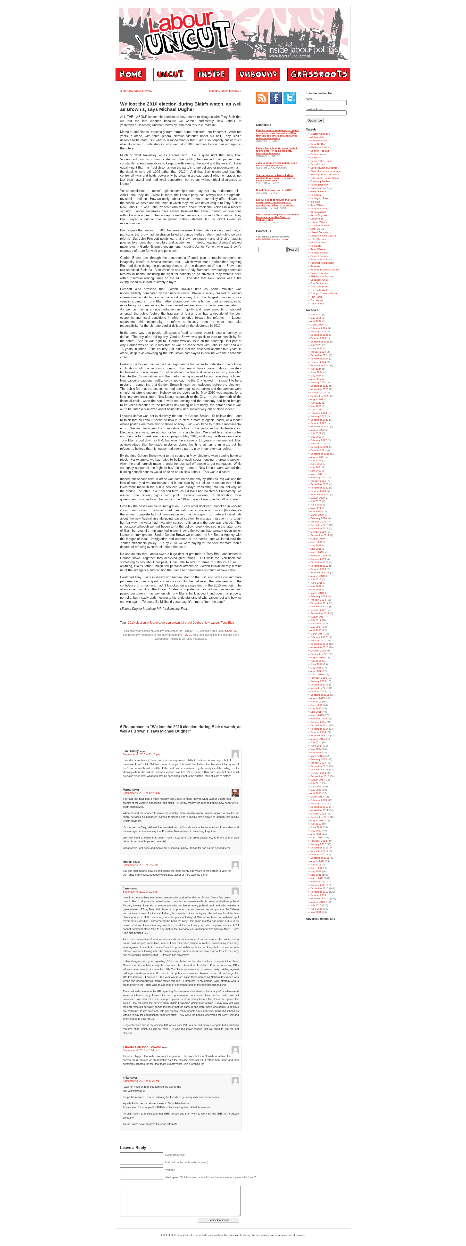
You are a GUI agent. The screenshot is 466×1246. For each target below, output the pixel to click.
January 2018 (318, 599)
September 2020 (319, 494)
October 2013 (318, 773)
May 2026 (316, 318)
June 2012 (316, 827)
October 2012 (318, 813)
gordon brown (170, 622)
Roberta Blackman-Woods (325, 269)
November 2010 (319, 891)
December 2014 (319, 725)
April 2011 (315, 874)
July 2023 (315, 402)
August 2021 (317, 457)
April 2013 (316, 793)
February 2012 (318, 840)
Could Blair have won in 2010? (274, 190)
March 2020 (317, 514)
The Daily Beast (319, 286)
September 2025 (319, 341)
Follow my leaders (320, 181)
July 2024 (315, 368)
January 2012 (318, 844)
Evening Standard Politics (324, 174)
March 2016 (317, 674)
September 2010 (319, 898)
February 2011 (318, 881)
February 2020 (318, 518)
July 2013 (315, 783)
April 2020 (316, 511)
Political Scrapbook (321, 259)
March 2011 (317, 878)
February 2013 (318, 800)
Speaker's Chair (319, 279)
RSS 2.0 (187, 634)
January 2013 (318, 803)
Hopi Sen (315, 195)
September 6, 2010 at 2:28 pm (140, 891)
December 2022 (319, 419)
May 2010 (316, 912)
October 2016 (318, 650)
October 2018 (318, 569)
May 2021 (316, 467)
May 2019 (316, 545)
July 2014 (315, 742)
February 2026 (318, 328)
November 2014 (319, 728)
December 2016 (319, 644)
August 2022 (317, 430)
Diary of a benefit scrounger (325, 171)
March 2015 (317, 715)
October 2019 (318, 531)
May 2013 (316, 790)
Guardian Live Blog (321, 188)
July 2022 (315, 433)
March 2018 (317, 593)
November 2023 (319, 389)
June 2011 (316, 868)
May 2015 (316, 708)
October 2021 (318, 450)
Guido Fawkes (318, 191)
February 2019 (318, 555)
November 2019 (319, 528)
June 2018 (316, 582)
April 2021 (316, 470)
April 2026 (316, 321)
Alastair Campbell (320, 133)
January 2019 (318, 559)
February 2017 (318, 637)
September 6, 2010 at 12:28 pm (141, 792)
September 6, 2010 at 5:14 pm (140, 1050)
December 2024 (319, 355)
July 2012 (315, 824)
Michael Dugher (191, 622)
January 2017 (318, 640)
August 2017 (317, 616)
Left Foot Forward (320, 225)
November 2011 (319, 851)
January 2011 (318, 885)
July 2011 (315, 864)
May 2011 (315, 871)
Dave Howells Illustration (324, 167)
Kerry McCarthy (318, 208)
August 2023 (317, 399)
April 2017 (316, 630)
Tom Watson (317, 300)
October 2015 (318, 691)
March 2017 (317, 633)
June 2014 (316, 745)
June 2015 (316, 705)
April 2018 (316, 589)
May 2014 (316, 749)
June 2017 (316, 623)
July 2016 (315, 661)
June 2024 (316, 372)
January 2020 (318, 521)
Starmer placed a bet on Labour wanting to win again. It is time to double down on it (275, 178)
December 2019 (319, 525)
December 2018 (319, 562)
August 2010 (317, 902)
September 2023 (319, 396)
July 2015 (315, 701)
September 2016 (319, 654)
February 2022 (318, 440)
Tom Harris (316, 296)
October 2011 (318, 854)
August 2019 (317, 538)
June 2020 (316, 504)
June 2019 (316, 542)
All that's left (317, 137)
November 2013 (319, 769)
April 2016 (316, 671)
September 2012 (319, 817)
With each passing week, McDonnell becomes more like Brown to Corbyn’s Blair (277, 217)
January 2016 (318, 681)
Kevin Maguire (318, 212)
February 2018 (318, 596)
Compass (315, 157)
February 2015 (318, 718)
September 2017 (319, 613)
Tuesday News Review (224, 91)
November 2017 (319, 606)
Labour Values (318, 222)
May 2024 (316, 375)
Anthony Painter (319, 140)
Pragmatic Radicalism (322, 262)
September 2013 (319, 776)
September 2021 (319, 453)
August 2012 (317, 820)
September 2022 (319, 426)
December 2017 (319, 603)
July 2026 (315, 314)
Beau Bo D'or (317, 144)
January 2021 (318, 481)
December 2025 (319, 335)
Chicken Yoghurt (319, 150)
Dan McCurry (317, 164)
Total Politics (317, 303)
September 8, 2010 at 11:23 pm (141, 1080)
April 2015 (316, 711)
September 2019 (319, 535)
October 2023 (318, 392)
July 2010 (315, 905)
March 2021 (317, 474)
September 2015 (319, 694)
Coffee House (318, 154)
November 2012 (319, 810)
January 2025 (318, 351)
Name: (309, 99)
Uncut (228, 630)
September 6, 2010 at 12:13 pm (141, 754)
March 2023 (317, 409)
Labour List (316, 218)
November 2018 (319, 565)
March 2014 (317, 756)
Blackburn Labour (320, 147)
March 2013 (317, 796)
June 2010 (316, 908)
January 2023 (318, 416)
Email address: (314, 109)
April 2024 (316, 379)
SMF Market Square (321, 276)
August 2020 (317, 498)
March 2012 (317, 837)
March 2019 (317, 552)
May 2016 (316, 667)
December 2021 (319, 447)
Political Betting (319, 252)
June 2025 (316, 348)
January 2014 (318, 762)
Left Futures (317, 229)
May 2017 (316, 627)
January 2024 (318, 382)
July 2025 (315, 345)
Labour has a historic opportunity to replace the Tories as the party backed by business (277, 151)
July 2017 (315, 620)
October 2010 (318, 895)
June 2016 (316, 664)
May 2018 (316, 586)
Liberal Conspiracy (320, 232)
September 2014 (319, 735)
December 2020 (319, 484)
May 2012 (316, 830)
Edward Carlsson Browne (142, 1047)
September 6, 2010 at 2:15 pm (140, 864)
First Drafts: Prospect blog (324, 178)
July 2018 (315, 579)
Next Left (315, 245)
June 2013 (316, 786)
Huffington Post (319, 198)
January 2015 (318, 722)
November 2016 (319, 647)
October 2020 (318, 491)
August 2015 (317, 698)
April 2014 (316, 752)
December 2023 (319, 385)
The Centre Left (319, 283)
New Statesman (319, 242)
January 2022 (318, 443)
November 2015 (319, 688)
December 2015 (319, 684)
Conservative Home (321, 161)
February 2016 (318, 677)
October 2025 (318, 338)
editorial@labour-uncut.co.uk (272, 239)
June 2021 (316, 464)
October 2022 (318, 423)
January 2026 (318, 331)
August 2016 (317, 657)
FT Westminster (319, 184)
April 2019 (316, 548)
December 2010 (319, 888)
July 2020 (315, 501)
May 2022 (316, 436)
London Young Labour (323, 235)
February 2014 (318, 759)
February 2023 (318, 413)
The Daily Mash (319, 290)
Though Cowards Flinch (323, 293)
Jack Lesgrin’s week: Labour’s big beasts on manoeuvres (276, 164)
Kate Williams (317, 205)
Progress (315, 266)
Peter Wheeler (318, 249)
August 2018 (317, 576)
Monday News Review (137, 91)
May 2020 (316, 508)
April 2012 (316, 834)
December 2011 (319, 847)
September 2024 (319, 365)
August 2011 (317, 861)
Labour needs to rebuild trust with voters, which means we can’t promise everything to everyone (276, 202)
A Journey (153, 622)
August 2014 (317, 739)
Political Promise (319, 256)
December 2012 (319, 807)
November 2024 (319, 358)
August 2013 (317, 779)
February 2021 (318, 477)
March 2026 (317, 324)
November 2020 (319, 487)
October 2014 (318, 732)
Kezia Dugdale (318, 215)
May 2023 (316, 406)
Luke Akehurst (318, 239)
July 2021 (315, 460)
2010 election (137, 622)
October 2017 (318, 610)
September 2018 (319, 572)
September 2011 (319, 857)
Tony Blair (227, 622)
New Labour (212, 622)
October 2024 (318, 362)
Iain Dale (315, 201)
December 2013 (319, 766)
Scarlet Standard (319, 273)
